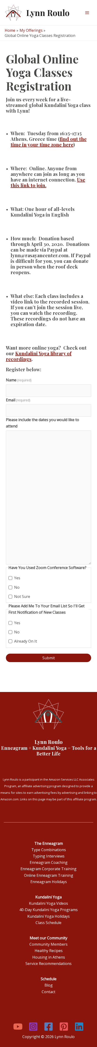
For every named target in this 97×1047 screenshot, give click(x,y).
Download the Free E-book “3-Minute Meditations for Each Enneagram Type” (42, 50)
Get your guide (21, 61)
